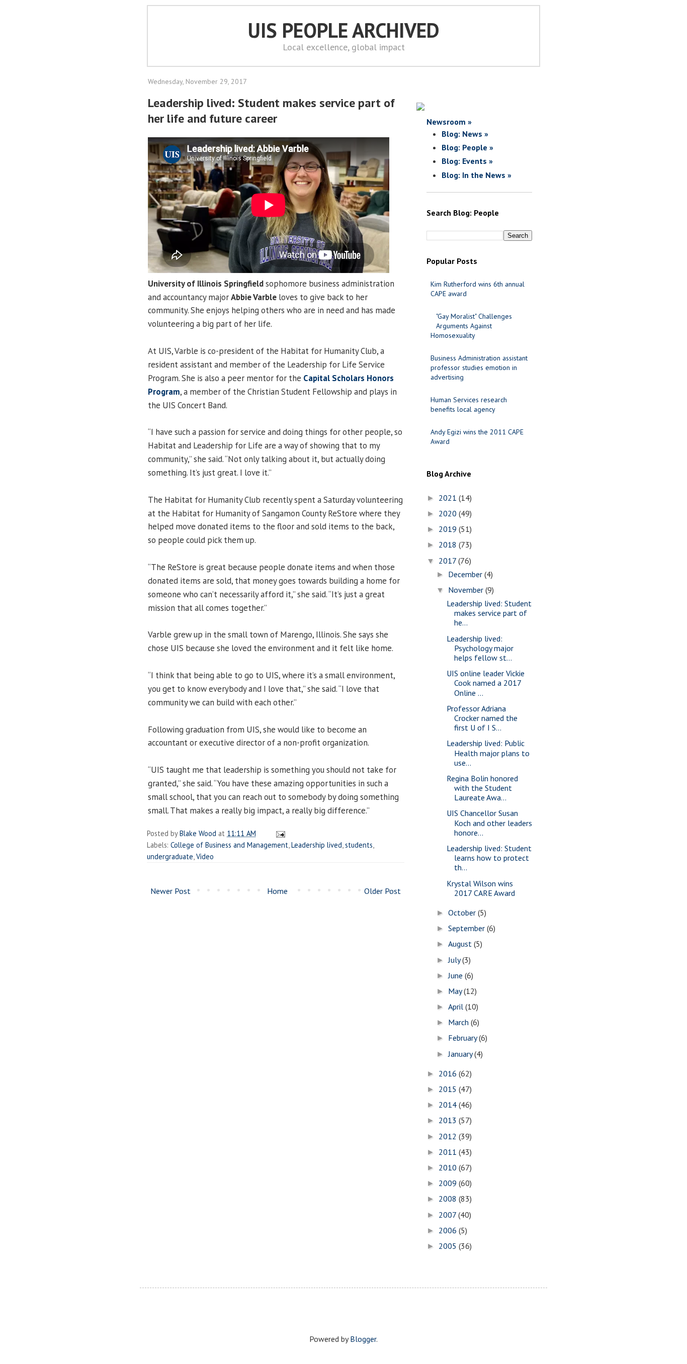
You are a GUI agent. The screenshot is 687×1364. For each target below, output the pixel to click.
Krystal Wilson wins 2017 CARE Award (481, 888)
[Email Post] (279, 833)
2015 (449, 1089)
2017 (448, 561)
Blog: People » (467, 147)
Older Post (382, 891)
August (461, 944)
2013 (449, 1120)
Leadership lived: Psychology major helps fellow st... (480, 648)
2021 (449, 498)
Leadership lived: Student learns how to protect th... (489, 857)
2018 (449, 544)
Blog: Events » (467, 161)
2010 (449, 1167)
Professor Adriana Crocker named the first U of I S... (482, 718)
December (466, 574)
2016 (449, 1073)
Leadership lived (316, 845)
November (466, 590)
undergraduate (170, 856)
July (455, 960)
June (456, 975)
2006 (449, 1230)
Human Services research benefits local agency (469, 404)
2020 (449, 513)
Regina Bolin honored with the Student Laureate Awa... (482, 787)
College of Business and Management (229, 845)
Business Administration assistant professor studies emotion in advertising (479, 367)
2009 (449, 1183)
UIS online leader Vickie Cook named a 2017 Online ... (486, 682)
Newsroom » (449, 122)
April (456, 1007)
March (459, 1022)
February (463, 1038)
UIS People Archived (344, 30)
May (456, 991)
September (467, 928)
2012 (449, 1136)
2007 (448, 1215)
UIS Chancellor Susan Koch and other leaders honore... (489, 822)
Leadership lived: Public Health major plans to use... (488, 752)
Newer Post (170, 891)
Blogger (363, 1339)
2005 (449, 1246)
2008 (449, 1199)
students (359, 845)
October (463, 912)
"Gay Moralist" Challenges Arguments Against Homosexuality (471, 326)
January (461, 1054)
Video (205, 856)
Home (277, 891)
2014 (449, 1105)
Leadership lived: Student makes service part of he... (489, 612)
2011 (449, 1152)
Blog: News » (465, 134)
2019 (449, 529)
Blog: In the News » (476, 175)
